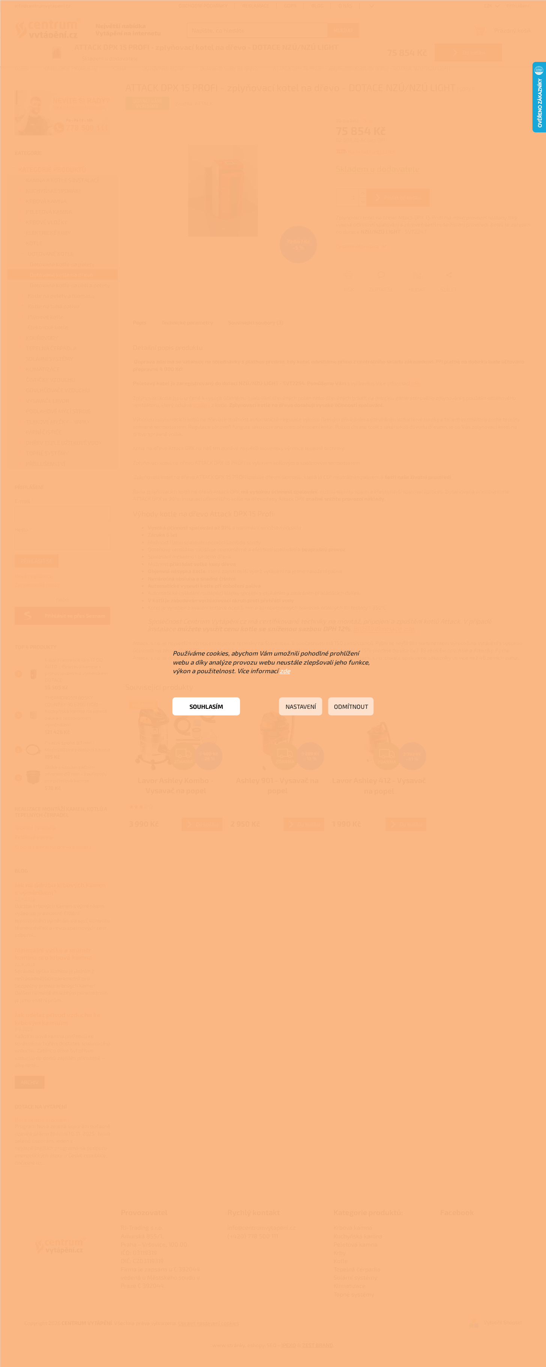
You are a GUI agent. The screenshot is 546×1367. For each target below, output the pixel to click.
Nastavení (301, 706)
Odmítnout (351, 706)
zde (285, 670)
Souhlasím (206, 706)
